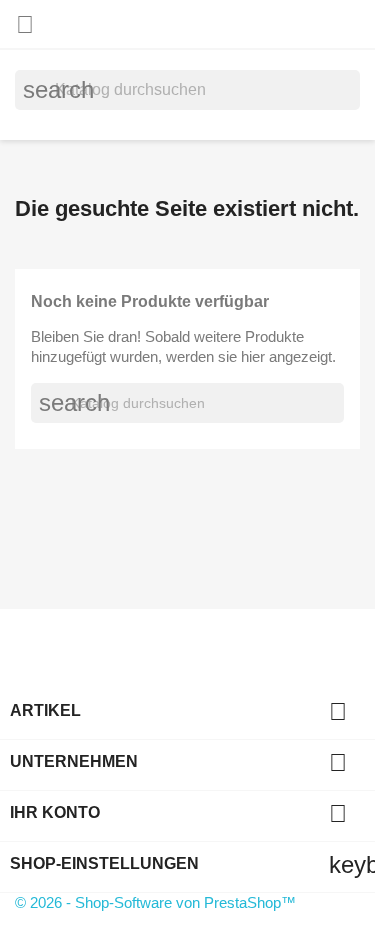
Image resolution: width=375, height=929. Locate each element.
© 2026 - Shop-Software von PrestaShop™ (155, 902)
